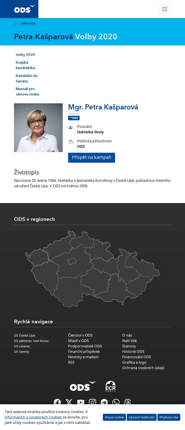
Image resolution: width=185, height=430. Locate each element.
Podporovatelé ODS (85, 346)
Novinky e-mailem (83, 356)
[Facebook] (58, 403)
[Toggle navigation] (164, 9)
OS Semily (21, 351)
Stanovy (129, 346)
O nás (127, 335)
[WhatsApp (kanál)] (116, 403)
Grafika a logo (134, 362)
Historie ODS (133, 351)
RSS (71, 362)
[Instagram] (93, 403)
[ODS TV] (81, 403)
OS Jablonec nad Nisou (31, 341)
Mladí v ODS (78, 340)
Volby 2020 (25, 55)
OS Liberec (22, 346)
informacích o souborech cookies (33, 417)
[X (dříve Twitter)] (69, 403)
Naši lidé (129, 340)
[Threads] (127, 403)
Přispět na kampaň (91, 157)
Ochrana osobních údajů (143, 367)
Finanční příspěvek (84, 351)
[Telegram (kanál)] (105, 403)
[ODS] (83, 384)
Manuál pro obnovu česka (27, 91)
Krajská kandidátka (25, 65)
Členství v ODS (80, 335)
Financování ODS (136, 356)
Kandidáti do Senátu (27, 78)
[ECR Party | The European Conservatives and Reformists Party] (110, 386)
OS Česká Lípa (24, 335)
